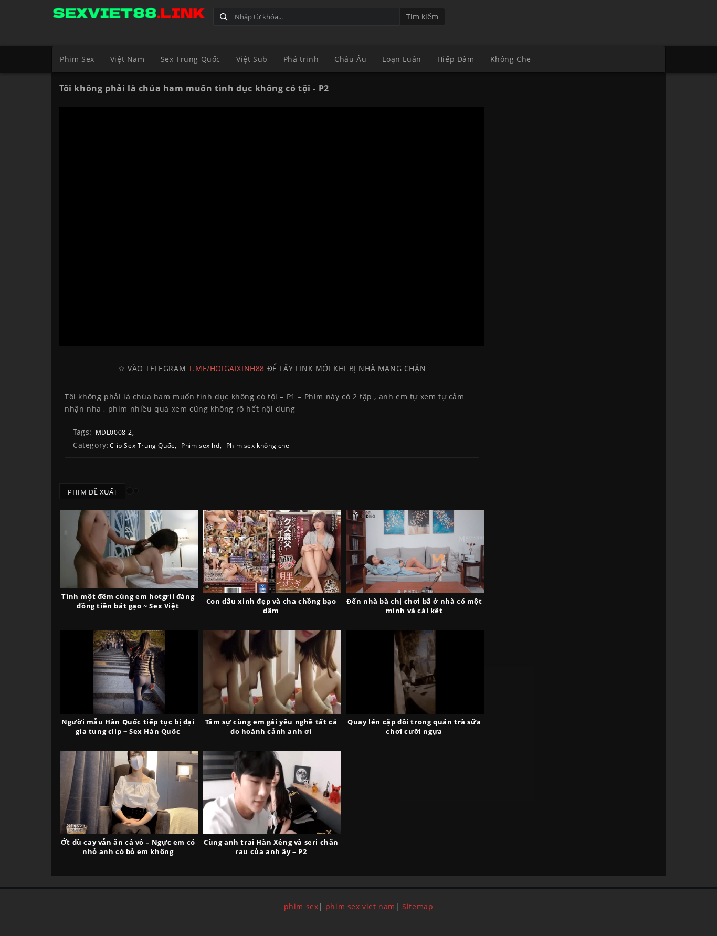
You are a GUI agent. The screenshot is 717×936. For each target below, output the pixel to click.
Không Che (510, 59)
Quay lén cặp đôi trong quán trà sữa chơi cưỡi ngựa (414, 726)
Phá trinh (301, 59)
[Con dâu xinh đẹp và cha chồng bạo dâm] (272, 551)
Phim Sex (77, 59)
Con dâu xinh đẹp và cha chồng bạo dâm (271, 605)
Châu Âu (350, 59)
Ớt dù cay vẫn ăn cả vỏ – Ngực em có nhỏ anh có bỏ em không (128, 846)
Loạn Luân (401, 59)
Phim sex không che (258, 445)
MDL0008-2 (114, 432)
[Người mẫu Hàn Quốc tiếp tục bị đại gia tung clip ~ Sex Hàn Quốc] (129, 671)
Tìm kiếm (422, 17)
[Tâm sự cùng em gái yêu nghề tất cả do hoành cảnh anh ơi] (272, 671)
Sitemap (417, 906)
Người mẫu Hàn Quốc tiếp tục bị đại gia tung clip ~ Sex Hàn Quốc (127, 726)
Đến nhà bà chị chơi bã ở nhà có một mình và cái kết (414, 605)
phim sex (301, 906)
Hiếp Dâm (456, 59)
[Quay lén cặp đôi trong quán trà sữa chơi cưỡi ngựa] (415, 671)
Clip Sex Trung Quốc (142, 445)
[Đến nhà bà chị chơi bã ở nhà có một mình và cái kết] (415, 551)
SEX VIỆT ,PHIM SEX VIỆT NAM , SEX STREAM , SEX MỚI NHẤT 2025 (128, 14)
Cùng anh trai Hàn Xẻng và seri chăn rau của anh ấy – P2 (271, 846)
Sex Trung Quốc (190, 59)
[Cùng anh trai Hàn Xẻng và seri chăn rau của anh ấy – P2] (272, 792)
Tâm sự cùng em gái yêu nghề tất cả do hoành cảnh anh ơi (271, 726)
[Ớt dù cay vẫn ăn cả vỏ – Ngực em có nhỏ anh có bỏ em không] (129, 792)
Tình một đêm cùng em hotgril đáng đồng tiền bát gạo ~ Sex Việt (127, 601)
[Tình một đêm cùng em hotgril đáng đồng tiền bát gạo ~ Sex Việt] (129, 549)
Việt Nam (127, 59)
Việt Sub (252, 59)
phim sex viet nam (360, 906)
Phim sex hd (200, 445)
